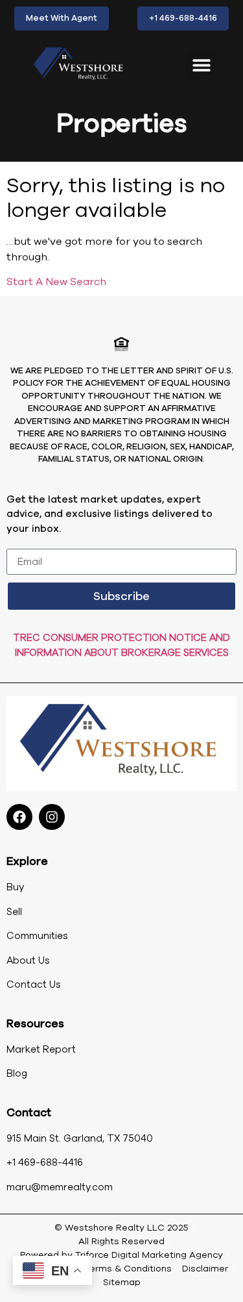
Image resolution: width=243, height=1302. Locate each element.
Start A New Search (56, 282)
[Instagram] (52, 817)
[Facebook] (19, 817)
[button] (201, 65)
